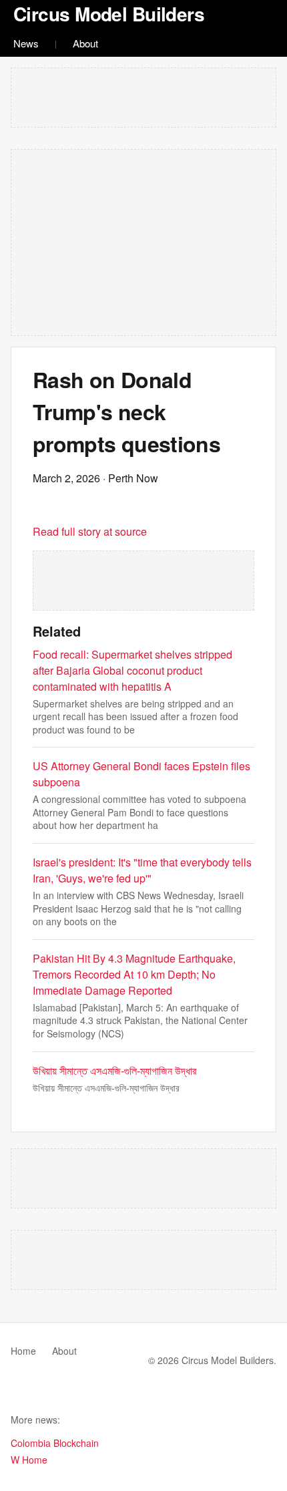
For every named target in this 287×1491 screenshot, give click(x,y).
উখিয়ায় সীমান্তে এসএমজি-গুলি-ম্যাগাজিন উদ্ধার (114, 1070)
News (26, 43)
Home (23, 1350)
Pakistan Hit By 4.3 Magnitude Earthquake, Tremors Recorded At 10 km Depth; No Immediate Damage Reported (134, 974)
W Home (29, 1459)
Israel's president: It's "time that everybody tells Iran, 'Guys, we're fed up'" (142, 870)
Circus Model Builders (108, 13)
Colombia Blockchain (55, 1443)
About (85, 43)
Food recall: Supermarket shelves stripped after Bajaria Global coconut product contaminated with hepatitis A (132, 670)
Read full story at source (90, 531)
